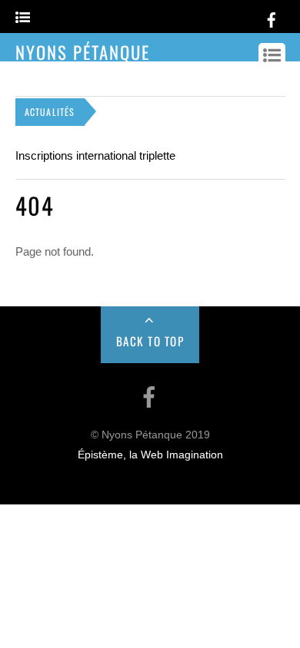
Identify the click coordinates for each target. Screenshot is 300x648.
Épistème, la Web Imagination (150, 455)
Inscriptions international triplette (95, 155)
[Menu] (23, 18)
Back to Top (150, 340)
